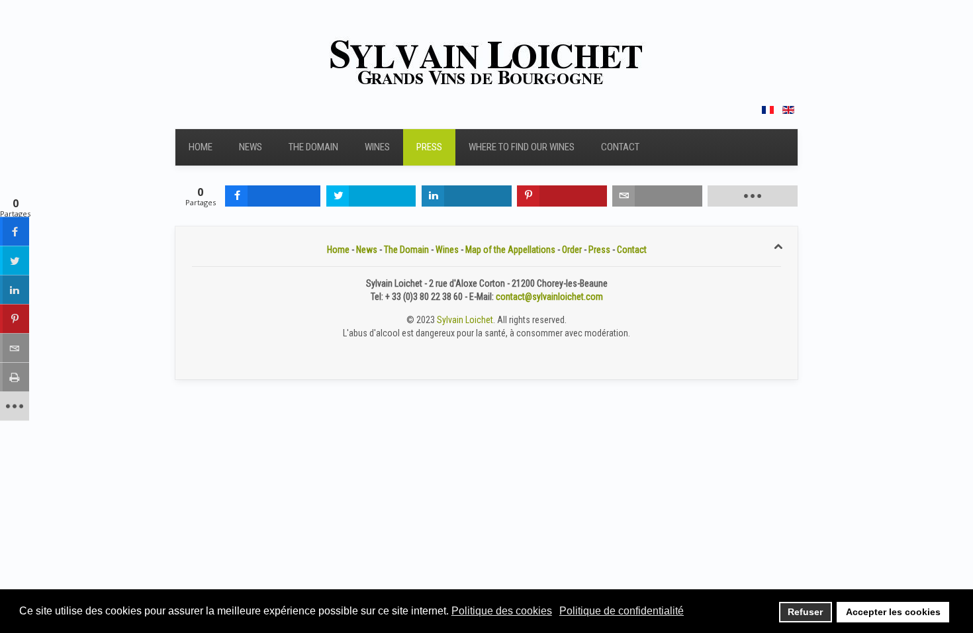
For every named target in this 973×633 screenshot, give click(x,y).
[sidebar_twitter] (14, 260)
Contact (620, 147)
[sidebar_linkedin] (14, 290)
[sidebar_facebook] (14, 231)
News (250, 147)
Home (200, 147)
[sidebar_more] (14, 406)
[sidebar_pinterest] (14, 319)
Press (429, 147)
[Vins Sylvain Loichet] (486, 61)
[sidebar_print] (14, 377)
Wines (377, 147)
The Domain (313, 147)
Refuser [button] (805, 612)
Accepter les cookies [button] (893, 612)
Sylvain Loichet (465, 320)
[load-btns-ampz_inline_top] (753, 196)
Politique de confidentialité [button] (621, 610)
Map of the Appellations (510, 249)
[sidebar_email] (14, 348)
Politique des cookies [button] (501, 610)
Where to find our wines (522, 147)
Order (572, 249)
